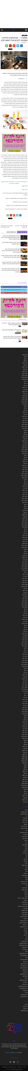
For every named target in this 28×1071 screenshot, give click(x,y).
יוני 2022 (25, 457)
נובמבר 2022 (24, 447)
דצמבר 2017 (24, 562)
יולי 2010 (25, 715)
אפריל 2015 (25, 615)
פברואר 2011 (24, 703)
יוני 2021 (25, 482)
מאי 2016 (25, 588)
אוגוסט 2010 (24, 713)
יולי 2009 (25, 740)
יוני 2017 (25, 572)
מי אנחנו (24, 1067)
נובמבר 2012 (24, 660)
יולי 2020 (25, 504)
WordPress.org (24, 1010)
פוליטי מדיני (25, 853)
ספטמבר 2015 (24, 605)
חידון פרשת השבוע (23, 920)
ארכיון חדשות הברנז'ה (23, 953)
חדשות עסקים (24, 865)
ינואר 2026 (25, 369)
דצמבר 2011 (24, 683)
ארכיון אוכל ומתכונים (23, 943)
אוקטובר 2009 (24, 734)
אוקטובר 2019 (24, 523)
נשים (26, 871)
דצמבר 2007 (24, 779)
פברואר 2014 (24, 633)
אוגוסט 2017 (24, 570)
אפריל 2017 (25, 574)
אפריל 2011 (25, 699)
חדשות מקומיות (24, 910)
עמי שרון (25, 78)
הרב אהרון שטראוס (23, 926)
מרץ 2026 (25, 365)
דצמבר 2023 (24, 420)
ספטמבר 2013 (24, 644)
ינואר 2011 (25, 705)
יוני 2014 (25, 627)
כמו (2, 286)
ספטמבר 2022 (24, 451)
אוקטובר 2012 (24, 662)
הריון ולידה (25, 873)
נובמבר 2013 (24, 640)
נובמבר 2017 (24, 564)
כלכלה (26, 863)
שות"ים (26, 933)
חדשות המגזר (24, 838)
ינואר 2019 (25, 539)
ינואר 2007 (25, 802)
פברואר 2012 (24, 679)
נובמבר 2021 (24, 471)
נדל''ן (26, 867)
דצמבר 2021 (24, 469)
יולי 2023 (25, 430)
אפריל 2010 (25, 722)
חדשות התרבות (24, 890)
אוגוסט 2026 (24, 354)
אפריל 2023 (25, 436)
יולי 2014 (25, 625)
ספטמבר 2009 (24, 736)
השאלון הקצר (24, 844)
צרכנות (26, 869)
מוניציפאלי (25, 908)
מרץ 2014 (25, 631)
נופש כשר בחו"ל (24, 826)
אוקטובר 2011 (24, 687)
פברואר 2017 (24, 578)
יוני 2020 (25, 506)
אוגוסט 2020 (24, 502)
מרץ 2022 (25, 463)
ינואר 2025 (25, 393)
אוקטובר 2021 (24, 473)
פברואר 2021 (24, 490)
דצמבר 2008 (24, 754)
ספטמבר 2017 (24, 568)
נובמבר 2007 (24, 781)
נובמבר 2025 (24, 373)
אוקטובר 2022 (24, 449)
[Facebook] (17, 1062)
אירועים (26, 840)
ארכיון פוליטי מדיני (23, 996)
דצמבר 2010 (24, 707)
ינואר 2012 (25, 681)
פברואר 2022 (24, 465)
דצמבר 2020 (24, 494)
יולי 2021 (25, 480)
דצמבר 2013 (24, 637)
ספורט (26, 810)
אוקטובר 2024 (24, 400)
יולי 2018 (25, 549)
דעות (26, 855)
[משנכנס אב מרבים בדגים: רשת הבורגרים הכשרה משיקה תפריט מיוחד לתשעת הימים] (24, 250)
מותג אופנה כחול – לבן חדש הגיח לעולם (21, 226)
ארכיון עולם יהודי (24, 941)
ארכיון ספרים (24, 949)
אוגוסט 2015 (24, 607)
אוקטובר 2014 (24, 623)
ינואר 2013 (25, 656)
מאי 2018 (25, 553)
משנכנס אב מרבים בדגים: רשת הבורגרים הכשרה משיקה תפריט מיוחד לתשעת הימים (11, 250)
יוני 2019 (25, 531)
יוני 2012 (25, 670)
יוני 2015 (25, 611)
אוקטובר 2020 (24, 498)
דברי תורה (25, 935)
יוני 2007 (25, 791)
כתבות (26, 846)
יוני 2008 (25, 767)
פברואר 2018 (24, 557)
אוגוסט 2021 (24, 477)
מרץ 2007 (25, 797)
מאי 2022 (25, 459)
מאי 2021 (25, 484)
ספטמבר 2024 (24, 402)
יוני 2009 (25, 742)
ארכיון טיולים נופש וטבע (22, 986)
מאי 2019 (25, 533)
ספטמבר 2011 (24, 689)
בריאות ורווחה (24, 914)
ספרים (26, 896)
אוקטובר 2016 (24, 584)
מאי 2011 (25, 697)
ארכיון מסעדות (24, 947)
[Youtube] (10, 1062)
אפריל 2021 (25, 486)
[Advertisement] (14, 14)
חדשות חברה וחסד (23, 916)
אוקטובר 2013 (24, 642)
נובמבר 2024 (24, 397)
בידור (26, 35)
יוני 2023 (25, 432)
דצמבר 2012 (24, 658)
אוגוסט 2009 (24, 738)
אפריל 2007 (25, 795)
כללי (19, 326)
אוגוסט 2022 (24, 453)
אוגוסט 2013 (24, 646)
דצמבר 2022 (24, 445)
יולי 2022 (25, 455)
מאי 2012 (25, 672)
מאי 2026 (25, 361)
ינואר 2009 (25, 752)
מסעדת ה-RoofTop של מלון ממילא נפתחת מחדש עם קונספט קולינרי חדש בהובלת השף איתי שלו (10, 237)
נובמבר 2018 (24, 543)
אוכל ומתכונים (24, 887)
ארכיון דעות (25, 961)
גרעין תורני (25, 918)
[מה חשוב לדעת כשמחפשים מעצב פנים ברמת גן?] (24, 331)
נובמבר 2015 (24, 601)
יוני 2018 (25, 551)
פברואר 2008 (24, 775)
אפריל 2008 (25, 771)
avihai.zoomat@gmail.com (12, 1052)
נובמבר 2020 (24, 496)
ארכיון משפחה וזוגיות (23, 988)
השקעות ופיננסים (24, 814)
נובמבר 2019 (24, 521)
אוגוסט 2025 (24, 379)
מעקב (3, 289)
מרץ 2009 (25, 748)
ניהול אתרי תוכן (8, 1069)
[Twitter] (14, 1062)
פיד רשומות (25, 1006)
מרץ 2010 (25, 724)
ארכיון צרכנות (24, 984)
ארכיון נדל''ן (25, 982)
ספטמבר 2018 (24, 547)
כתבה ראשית (25, 239)
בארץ (26, 842)
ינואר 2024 (25, 418)
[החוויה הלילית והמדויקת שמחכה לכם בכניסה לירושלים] (24, 244)
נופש (26, 879)
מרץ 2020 (25, 512)
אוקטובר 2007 (24, 783)
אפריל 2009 (25, 746)
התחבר (26, 1004)
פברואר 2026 (24, 367)
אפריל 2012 (25, 674)
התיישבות (25, 824)
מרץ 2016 (25, 592)
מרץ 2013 (25, 652)
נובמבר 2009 (24, 732)
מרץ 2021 (25, 488)
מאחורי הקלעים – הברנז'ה (22, 898)
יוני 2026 (25, 358)
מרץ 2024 (25, 414)
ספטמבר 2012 (24, 664)
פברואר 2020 (24, 514)
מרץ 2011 (25, 701)
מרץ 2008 (25, 773)
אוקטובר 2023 (24, 424)
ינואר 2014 (25, 635)
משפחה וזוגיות (24, 875)
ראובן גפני (25, 931)
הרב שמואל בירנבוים (23, 922)
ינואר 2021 (25, 492)
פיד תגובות (25, 1008)
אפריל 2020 (25, 510)
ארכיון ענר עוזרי (24, 883)
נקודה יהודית (25, 904)
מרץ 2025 (25, 389)
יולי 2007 (25, 789)
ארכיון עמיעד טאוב (23, 967)
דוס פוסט (25, 900)
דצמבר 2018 (24, 541)
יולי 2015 (25, 609)
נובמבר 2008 (24, 756)
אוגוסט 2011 (24, 691)
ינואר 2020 (25, 516)
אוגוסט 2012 (24, 666)
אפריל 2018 (25, 555)
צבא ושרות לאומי (24, 828)
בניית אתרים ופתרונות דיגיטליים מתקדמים (9, 1067)
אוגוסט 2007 (24, 787)
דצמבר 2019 (24, 518)
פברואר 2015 (24, 619)
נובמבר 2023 (24, 422)
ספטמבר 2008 (24, 761)
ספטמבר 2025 (24, 377)
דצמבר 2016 (24, 580)
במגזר (26, 951)
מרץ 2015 (25, 617)
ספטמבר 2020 (24, 500)
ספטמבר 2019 (24, 525)
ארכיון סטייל (25, 990)
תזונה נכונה (25, 834)
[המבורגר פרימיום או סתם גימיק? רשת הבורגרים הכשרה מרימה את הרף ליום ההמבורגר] (24, 270)
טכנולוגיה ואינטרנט (23, 832)
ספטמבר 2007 (24, 785)
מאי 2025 (25, 385)
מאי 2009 (25, 744)
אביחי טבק (23, 42)
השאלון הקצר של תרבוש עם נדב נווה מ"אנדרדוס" (7, 226)
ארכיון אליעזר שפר (23, 959)
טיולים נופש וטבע (24, 881)
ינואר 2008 (25, 777)
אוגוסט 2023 (24, 428)
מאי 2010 (25, 720)
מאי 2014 (25, 629)
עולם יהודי (25, 859)
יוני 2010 (25, 717)
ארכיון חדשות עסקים (23, 980)
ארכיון (26, 939)
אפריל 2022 (25, 461)
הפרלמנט (25, 851)
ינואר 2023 (25, 443)
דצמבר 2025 (24, 371)
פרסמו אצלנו (19, 1067)
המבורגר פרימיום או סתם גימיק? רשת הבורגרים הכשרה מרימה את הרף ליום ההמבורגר (11, 270)
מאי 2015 (25, 613)
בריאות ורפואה (24, 836)
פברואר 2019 (24, 537)
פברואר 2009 (24, 750)
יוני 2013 (25, 650)
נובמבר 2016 (24, 582)
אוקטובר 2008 (24, 759)
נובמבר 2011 (24, 685)
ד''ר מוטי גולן (24, 924)
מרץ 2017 (25, 576)
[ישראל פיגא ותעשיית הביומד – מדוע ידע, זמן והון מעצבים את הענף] (24, 323)
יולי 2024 (25, 406)
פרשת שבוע (25, 820)
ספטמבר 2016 (24, 586)
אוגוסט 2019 (24, 527)
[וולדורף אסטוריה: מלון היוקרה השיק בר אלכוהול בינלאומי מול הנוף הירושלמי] (24, 263)
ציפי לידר (25, 929)
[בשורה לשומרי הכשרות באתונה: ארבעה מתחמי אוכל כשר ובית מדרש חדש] (24, 257)
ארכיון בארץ (25, 972)
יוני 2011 (25, 695)
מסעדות (23, 35)
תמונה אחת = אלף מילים (22, 906)
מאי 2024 (25, 410)
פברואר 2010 (24, 726)
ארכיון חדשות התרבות (23, 945)
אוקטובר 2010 (24, 711)
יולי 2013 (25, 648)
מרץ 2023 (25, 438)
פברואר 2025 (24, 391)
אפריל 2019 (25, 535)
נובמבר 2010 (24, 709)
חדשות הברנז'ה (24, 902)
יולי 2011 (25, 693)
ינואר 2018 (25, 560)
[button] (2, 30)
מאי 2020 (25, 508)
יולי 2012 (25, 668)
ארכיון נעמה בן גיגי (23, 965)
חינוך (26, 830)
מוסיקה (26, 892)
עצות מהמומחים (24, 812)
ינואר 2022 (25, 467)
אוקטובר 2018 (24, 545)
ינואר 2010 (25, 728)
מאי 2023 (25, 434)
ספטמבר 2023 (24, 426)
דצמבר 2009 (24, 730)
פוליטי (26, 849)
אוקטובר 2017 (24, 566)
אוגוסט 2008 (24, 763)
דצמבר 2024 (24, 395)
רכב (26, 816)
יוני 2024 (25, 408)
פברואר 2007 (24, 800)
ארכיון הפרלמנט (24, 994)
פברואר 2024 (24, 416)
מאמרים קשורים (21, 232)
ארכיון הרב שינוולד (24, 963)
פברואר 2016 (24, 594)
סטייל (26, 877)
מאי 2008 (25, 769)
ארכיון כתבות (25, 976)
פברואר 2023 (24, 441)
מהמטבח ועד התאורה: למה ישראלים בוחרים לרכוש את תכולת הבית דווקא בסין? (12, 338)
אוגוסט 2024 (24, 404)
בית (26, 33)
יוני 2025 (25, 383)
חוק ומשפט (25, 818)
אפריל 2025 (25, 387)
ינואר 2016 (25, 596)
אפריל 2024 (25, 412)
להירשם (3, 292)
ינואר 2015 (25, 621)
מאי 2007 (25, 793)
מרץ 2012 (25, 676)
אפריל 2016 (25, 590)
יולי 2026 (25, 356)
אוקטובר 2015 (24, 603)
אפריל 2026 (25, 363)
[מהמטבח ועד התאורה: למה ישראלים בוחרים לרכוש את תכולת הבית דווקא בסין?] (24, 337)
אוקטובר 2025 (24, 375)
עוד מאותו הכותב (11, 232)
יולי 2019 (25, 529)
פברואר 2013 (24, 654)
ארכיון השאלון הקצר (23, 974)
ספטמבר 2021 (24, 475)
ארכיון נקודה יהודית (23, 955)
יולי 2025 (25, 381)
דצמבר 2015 (24, 599)
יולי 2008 (25, 765)
